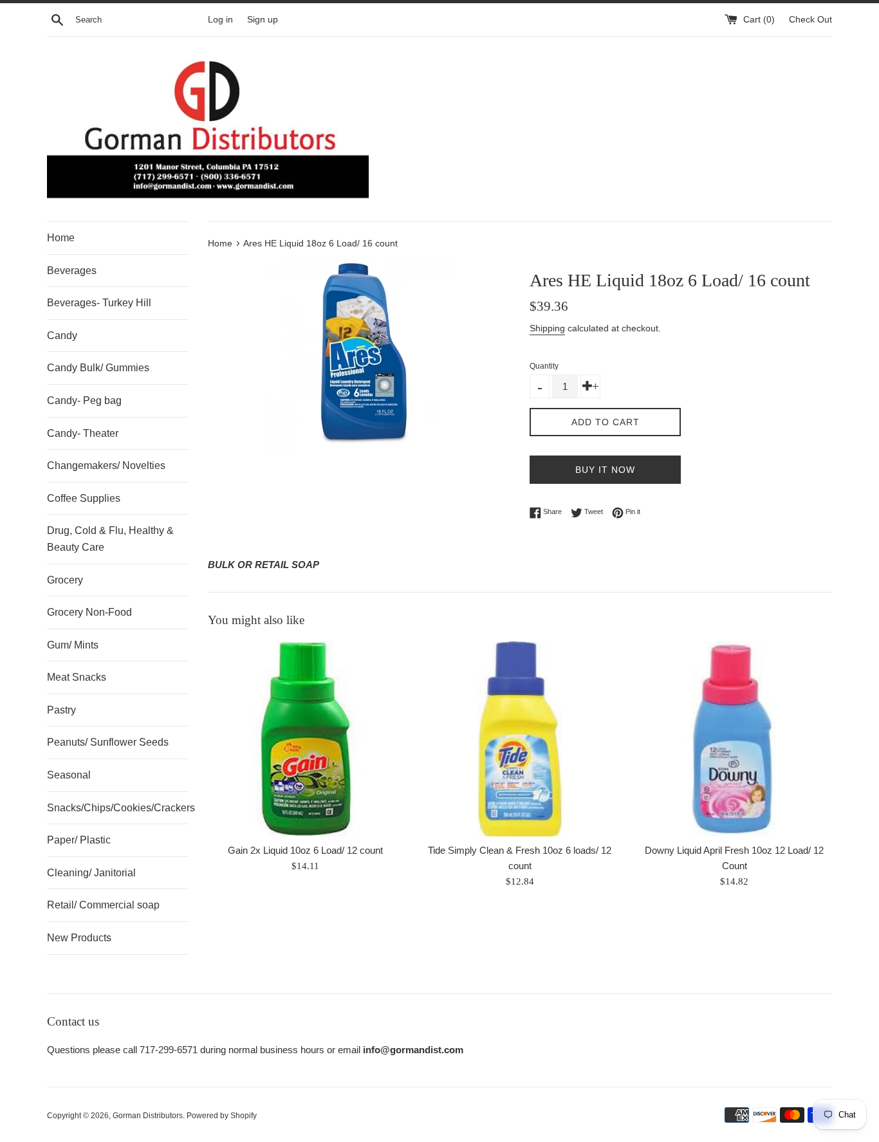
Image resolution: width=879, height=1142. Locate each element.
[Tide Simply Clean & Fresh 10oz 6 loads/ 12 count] (519, 738)
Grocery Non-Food (89, 612)
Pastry (61, 710)
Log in (220, 19)
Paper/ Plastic (79, 839)
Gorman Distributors (148, 1115)
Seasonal (69, 774)
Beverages (72, 270)
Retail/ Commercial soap (103, 904)
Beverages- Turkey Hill (99, 302)
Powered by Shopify (222, 1115)
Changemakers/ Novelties (106, 465)
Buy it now (605, 470)
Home (61, 237)
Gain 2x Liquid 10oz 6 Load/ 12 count (305, 850)
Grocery (65, 580)
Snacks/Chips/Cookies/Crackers (118, 807)
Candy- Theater (82, 433)
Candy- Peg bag (84, 400)
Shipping (547, 328)
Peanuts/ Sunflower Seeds (108, 742)
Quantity (544, 366)
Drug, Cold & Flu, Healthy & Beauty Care (110, 539)
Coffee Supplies (83, 498)
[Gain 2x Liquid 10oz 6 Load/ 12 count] (305, 738)
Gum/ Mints (72, 645)
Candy (62, 335)
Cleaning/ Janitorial (91, 872)
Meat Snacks (76, 677)
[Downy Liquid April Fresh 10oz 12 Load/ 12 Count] (734, 738)
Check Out (810, 19)
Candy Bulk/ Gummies (98, 367)
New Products (79, 937)
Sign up (262, 19)
